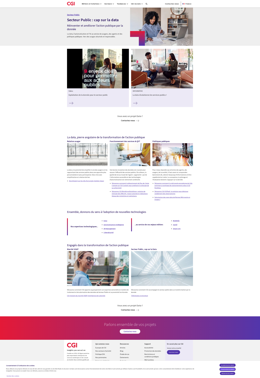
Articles (122, 348)
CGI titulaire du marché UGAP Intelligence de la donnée (86, 296)
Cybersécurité (108, 232)
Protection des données (152, 351)
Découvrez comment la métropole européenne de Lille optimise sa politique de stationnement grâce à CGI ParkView (173, 185)
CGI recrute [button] (136, 4)
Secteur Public (73, 14)
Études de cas (124, 354)
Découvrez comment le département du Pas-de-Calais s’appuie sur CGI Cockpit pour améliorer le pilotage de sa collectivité (130, 185)
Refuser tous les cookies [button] (227, 373)
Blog (121, 351)
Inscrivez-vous (173, 352)
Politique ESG (100, 354)
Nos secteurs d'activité (103, 351)
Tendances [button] (121, 4)
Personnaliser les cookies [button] (227, 369)
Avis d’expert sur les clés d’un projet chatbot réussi (86, 181)
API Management (110, 229)
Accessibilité (148, 348)
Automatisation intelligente (114, 225)
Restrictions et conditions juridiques (151, 355)
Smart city (177, 229)
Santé (175, 225)
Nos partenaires (101, 357)
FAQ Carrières (149, 360)
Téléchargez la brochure (139, 296)
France (188, 4)
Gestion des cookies (13, 376)
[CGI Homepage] (71, 3)
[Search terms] (146, 4)
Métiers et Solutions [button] (91, 4)
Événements (124, 357)
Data (105, 221)
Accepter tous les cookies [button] (227, 365)
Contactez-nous (172, 4)
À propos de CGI (100, 348)
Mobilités (176, 221)
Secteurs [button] (108, 4)
